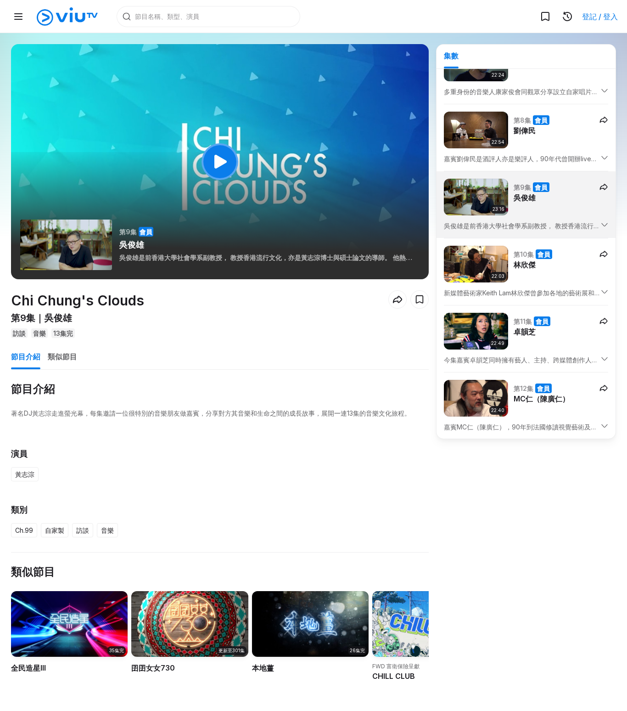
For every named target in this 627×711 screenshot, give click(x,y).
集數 (451, 55)
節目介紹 (25, 356)
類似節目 (62, 356)
